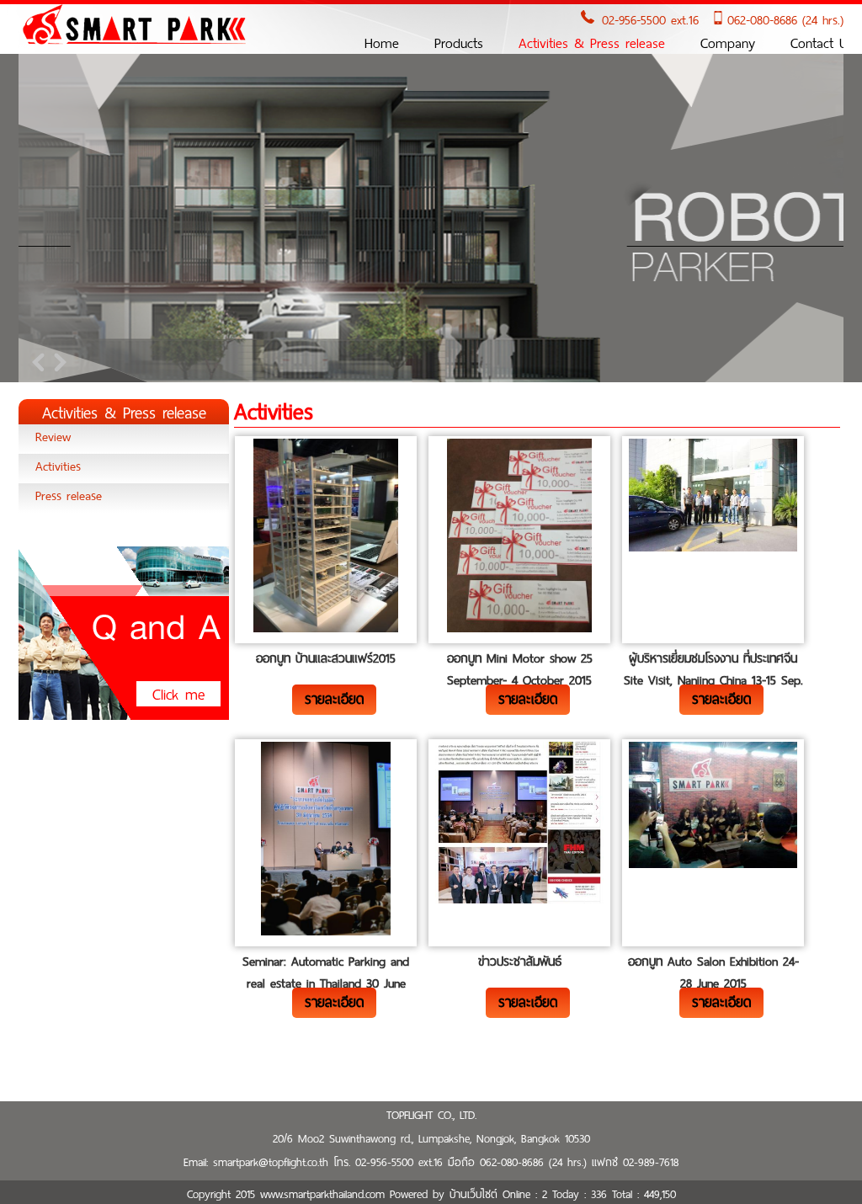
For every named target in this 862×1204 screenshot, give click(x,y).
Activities (58, 466)
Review (53, 437)
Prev (40, 362)
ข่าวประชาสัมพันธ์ (519, 961)
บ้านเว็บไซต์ (474, 1194)
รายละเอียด (334, 699)
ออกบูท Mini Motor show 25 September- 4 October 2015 (520, 669)
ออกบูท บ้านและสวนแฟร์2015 (326, 658)
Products (458, 43)
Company (727, 43)
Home (381, 43)
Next (57, 362)
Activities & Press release (592, 43)
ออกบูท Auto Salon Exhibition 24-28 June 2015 (713, 972)
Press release (68, 496)
